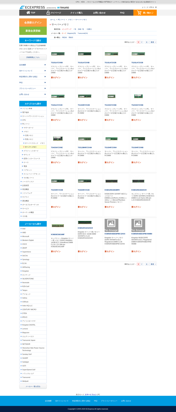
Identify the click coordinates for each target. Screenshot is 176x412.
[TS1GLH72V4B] (85, 54)
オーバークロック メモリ (35, 143)
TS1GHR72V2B (84, 105)
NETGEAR (26, 344)
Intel (23, 229)
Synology (25, 259)
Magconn (25, 333)
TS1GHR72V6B (137, 148)
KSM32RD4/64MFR (112, 190)
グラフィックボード (31, 151)
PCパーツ (61, 20)
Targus (24, 290)
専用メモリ (29, 139)
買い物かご (148, 13)
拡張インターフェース (32, 158)
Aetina (24, 298)
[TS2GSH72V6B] (138, 96)
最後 (152, 42)
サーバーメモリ (81, 20)
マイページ (56, 13)
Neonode (25, 283)
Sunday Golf (26, 354)
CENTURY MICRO (29, 309)
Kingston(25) (71, 33)
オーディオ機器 (28, 212)
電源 (25, 166)
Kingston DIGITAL (28, 325)
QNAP (24, 248)
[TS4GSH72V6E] (58, 139)
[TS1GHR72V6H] (111, 139)
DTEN (24, 313)
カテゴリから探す (33, 103)
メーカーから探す (33, 224)
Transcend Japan (28, 340)
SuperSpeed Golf (28, 370)
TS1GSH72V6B (110, 105)
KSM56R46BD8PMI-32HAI (115, 234)
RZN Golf (25, 286)
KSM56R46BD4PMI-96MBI (141, 234)
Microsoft (25, 236)
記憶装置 (25, 185)
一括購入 (89, 29)
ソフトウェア (27, 193)
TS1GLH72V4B (84, 63)
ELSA (24, 263)
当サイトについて (25, 71)
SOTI (24, 366)
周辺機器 (25, 189)
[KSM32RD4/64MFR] (111, 181)
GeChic (25, 256)
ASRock (25, 302)
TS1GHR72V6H (111, 148)
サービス (25, 209)
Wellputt (25, 381)
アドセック (26, 294)
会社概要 (22, 65)
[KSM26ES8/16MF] (58, 226)
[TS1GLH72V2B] (111, 54)
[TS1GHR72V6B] (138, 139)
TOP (33, 13)
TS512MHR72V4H (85, 148)
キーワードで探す (33, 40)
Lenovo (25, 329)
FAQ (122, 13)
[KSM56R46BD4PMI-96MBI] (138, 225)
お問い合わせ (99, 13)
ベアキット (28, 170)
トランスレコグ (28, 373)
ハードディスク (28, 182)
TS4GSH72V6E (57, 148)
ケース (26, 162)
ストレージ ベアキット (32, 174)
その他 (24, 216)
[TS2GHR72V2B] (58, 181)
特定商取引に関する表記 (28, 77)
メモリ (70, 20)
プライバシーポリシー (27, 88)
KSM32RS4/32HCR (85, 228)
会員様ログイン (33, 22)
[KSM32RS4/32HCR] (85, 222)
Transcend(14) (83, 33)
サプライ (25, 197)
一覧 (74, 29)
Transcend (26, 377)
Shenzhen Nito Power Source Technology (33, 349)
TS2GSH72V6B (137, 105)
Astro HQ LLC (27, 306)
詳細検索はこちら (33, 57)
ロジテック (26, 275)
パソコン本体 (27, 108)
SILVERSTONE (28, 279)
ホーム (52, 20)
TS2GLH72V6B (57, 63)
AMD (24, 233)
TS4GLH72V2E (57, 105)
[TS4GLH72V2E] (58, 96)
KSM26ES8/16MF (57, 234)
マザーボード (29, 128)
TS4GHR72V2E (84, 190)
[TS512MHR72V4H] (85, 139)
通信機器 (25, 201)
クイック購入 (76, 13)
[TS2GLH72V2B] (138, 54)
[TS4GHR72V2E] (85, 181)
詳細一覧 (81, 29)
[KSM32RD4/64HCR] (138, 181)
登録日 (71, 37)
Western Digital (28, 240)
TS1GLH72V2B (110, 63)
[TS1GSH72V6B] (111, 96)
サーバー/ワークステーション (33, 116)
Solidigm (25, 362)
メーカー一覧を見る (33, 386)
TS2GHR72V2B (57, 190)
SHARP (25, 358)
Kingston (25, 271)
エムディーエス (28, 336)
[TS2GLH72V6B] (58, 54)
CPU (24, 120)
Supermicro (26, 252)
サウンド (27, 155)
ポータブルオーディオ (30, 205)
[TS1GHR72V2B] (85, 96)
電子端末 (25, 112)
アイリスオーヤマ (28, 321)
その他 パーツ (29, 178)
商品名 (64, 37)
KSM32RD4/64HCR (139, 190)
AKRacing (26, 267)
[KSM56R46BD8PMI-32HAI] (111, 225)
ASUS (24, 244)
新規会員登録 (33, 30)
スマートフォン (91, 395)
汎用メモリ (29, 135)
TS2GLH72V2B (137, 63)
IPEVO (24, 317)
